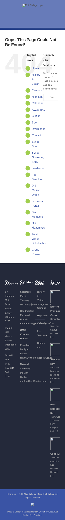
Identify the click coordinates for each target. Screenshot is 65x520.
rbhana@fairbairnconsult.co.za (36, 357)
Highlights (38, 96)
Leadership (38, 168)
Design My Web (46, 512)
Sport (35, 122)
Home (35, 68)
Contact (36, 135)
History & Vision (40, 295)
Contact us (40, 345)
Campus (37, 90)
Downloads (38, 128)
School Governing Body (38, 157)
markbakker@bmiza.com (33, 381)
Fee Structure (40, 333)
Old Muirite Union (36, 190)
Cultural (36, 116)
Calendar (37, 103)
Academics (38, 109)
